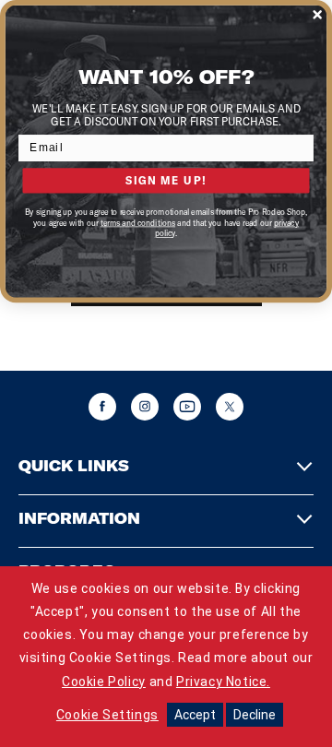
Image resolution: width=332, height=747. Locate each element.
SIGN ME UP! (166, 179)
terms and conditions (138, 223)
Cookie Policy (104, 681)
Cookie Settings (107, 714)
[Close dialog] (318, 14)
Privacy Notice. (223, 681)
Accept (195, 714)
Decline (254, 714)
